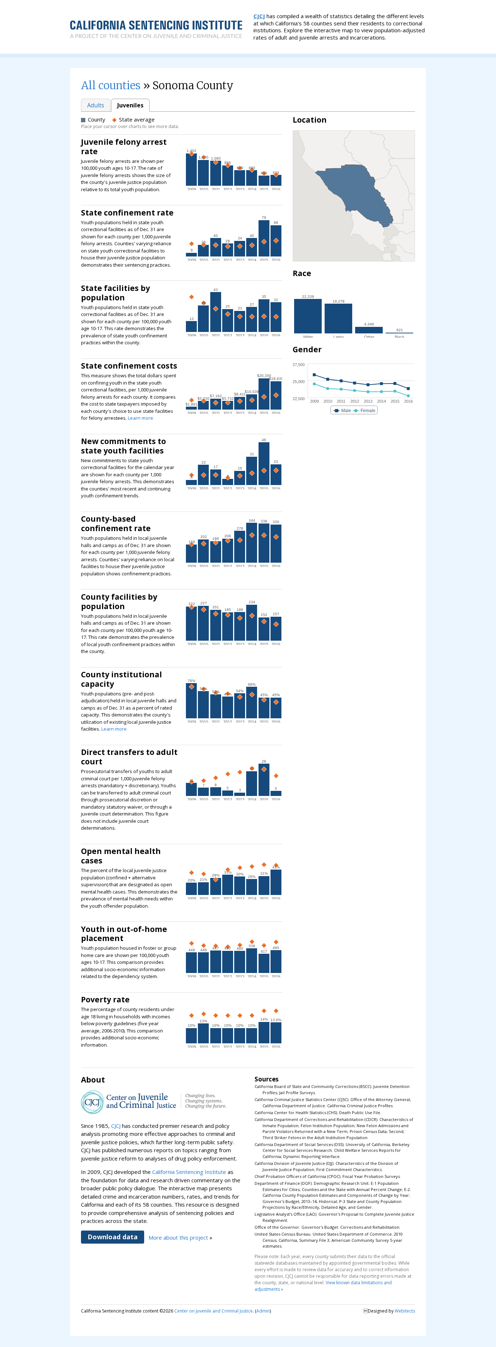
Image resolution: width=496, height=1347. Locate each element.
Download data (113, 1236)
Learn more (140, 418)
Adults (95, 105)
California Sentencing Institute (189, 1171)
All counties (111, 85)
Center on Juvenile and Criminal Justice (213, 1311)
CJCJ (259, 16)
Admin (263, 1311)
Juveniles (130, 105)
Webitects (405, 1311)
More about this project (178, 1237)
